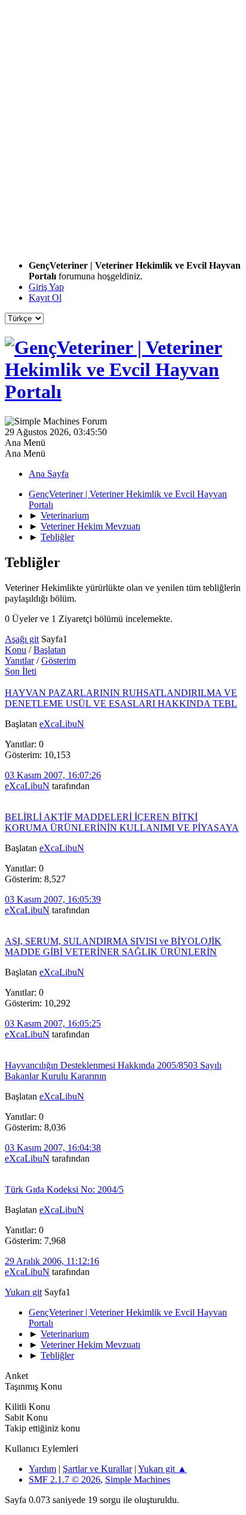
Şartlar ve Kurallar (97, 1469)
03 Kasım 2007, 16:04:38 (53, 1148)
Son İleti (20, 671)
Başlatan (49, 650)
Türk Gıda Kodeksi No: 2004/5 (64, 1189)
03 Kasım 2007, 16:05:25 (53, 1023)
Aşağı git (22, 639)
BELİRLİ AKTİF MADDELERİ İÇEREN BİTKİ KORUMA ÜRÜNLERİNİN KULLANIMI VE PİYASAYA (122, 822)
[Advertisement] (123, 128)
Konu (15, 650)
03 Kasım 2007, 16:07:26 (53, 775)
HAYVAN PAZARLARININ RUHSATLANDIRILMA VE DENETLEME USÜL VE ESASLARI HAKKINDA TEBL (121, 698)
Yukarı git (23, 1292)
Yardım (42, 1469)
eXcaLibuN (61, 724)
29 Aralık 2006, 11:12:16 (52, 1261)
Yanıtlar (19, 660)
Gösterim (58, 660)
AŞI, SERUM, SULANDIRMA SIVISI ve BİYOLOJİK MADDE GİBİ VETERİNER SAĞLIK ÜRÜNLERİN (113, 946)
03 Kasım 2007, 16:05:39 (53, 899)
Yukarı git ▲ (162, 1469)
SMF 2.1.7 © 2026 (64, 1479)
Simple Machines (137, 1479)
